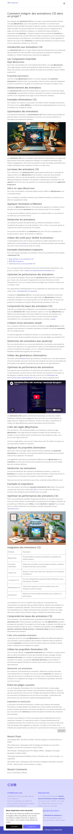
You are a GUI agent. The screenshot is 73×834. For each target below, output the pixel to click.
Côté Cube (33, 490)
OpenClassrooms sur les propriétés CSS (22, 264)
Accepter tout (32, 826)
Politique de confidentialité (53, 830)
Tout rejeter (14, 826)
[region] (23, 818)
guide (53, 319)
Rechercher (61, 731)
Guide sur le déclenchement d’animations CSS (39, 270)
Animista (24, 243)
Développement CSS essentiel (27, 291)
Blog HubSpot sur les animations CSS (21, 259)
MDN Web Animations (16, 261)
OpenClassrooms (13, 509)
